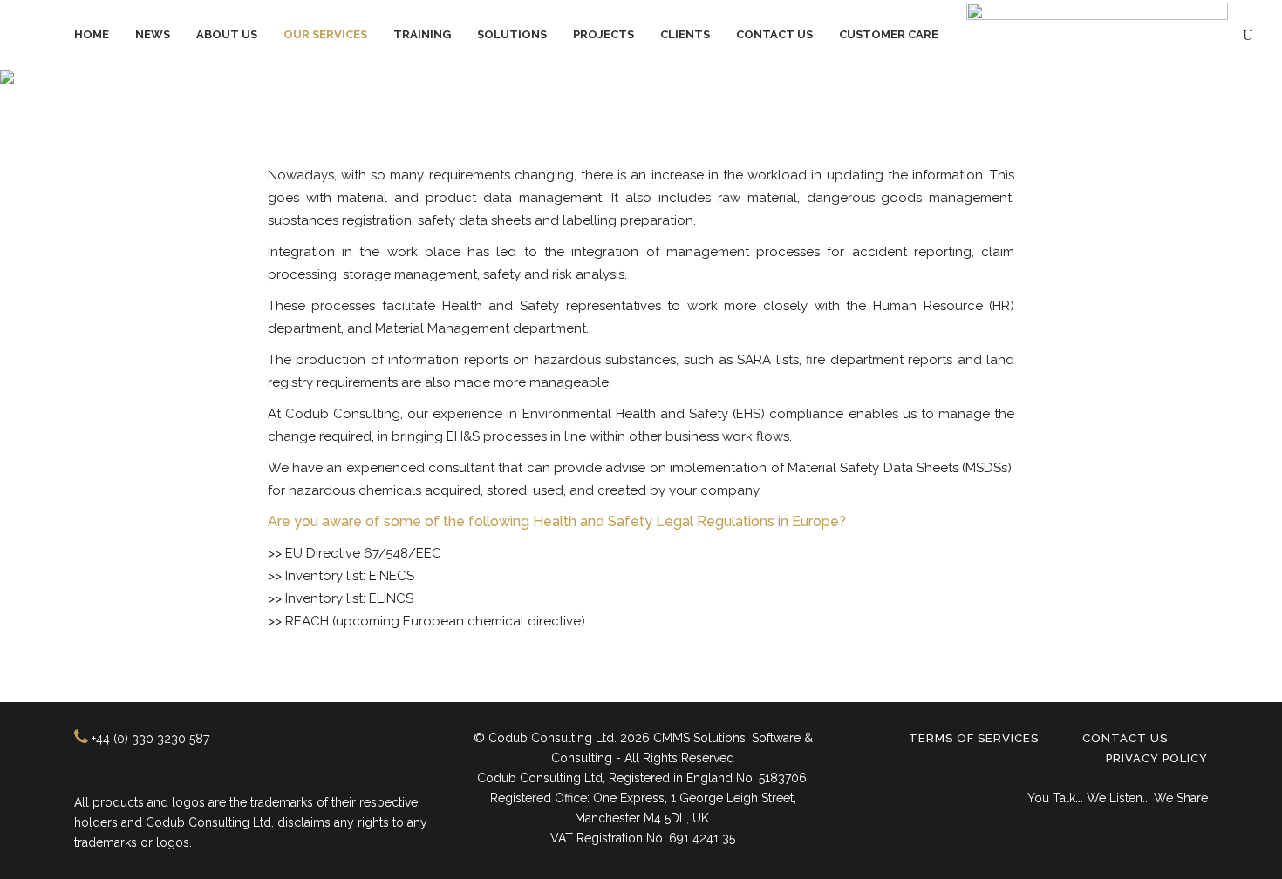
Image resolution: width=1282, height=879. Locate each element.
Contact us (1125, 738)
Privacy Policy (1157, 758)
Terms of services (974, 738)
